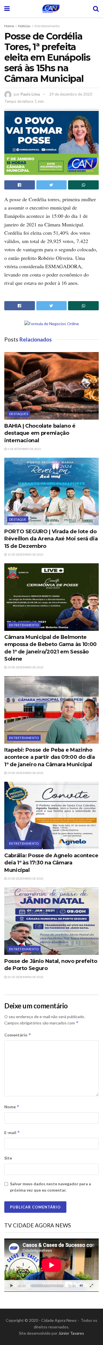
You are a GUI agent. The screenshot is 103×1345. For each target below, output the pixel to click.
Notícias (24, 26)
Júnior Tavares (71, 1333)
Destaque (17, 519)
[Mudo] (81, 1286)
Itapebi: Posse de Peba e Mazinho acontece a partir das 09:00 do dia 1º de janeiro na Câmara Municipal (49, 757)
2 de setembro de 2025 (24, 449)
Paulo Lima (30, 94)
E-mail (12, 1132)
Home (9, 26)
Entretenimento (47, 26)
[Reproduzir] (12, 1286)
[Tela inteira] (91, 1286)
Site (8, 1158)
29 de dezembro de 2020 (70, 94)
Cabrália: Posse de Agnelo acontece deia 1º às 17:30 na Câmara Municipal (51, 862)
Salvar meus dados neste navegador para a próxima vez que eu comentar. (50, 1186)
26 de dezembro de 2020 (25, 977)
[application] (51, 1265)
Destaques (18, 414)
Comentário (17, 1035)
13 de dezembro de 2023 (25, 554)
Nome (11, 1106)
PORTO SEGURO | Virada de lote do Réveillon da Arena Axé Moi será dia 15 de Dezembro (51, 538)
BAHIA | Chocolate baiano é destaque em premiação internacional (40, 433)
